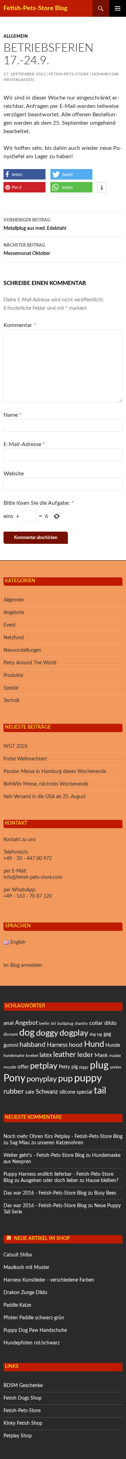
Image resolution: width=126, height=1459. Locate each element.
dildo (110, 1023)
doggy (47, 1033)
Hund (94, 1044)
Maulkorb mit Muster (26, 1267)
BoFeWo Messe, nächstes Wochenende (46, 784)
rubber (14, 1091)
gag (107, 1034)
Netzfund (14, 637)
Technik (12, 700)
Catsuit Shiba (18, 1255)
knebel (32, 1055)
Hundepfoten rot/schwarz (31, 1343)
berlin (44, 1023)
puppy (88, 1078)
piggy (84, 1067)
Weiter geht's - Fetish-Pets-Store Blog (44, 1155)
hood (76, 1045)
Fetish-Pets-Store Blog (36, 8)
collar (96, 1023)
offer (23, 1067)
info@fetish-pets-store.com (33, 877)
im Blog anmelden (23, 965)
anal (9, 1023)
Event (10, 625)
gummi (11, 1045)
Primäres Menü (117, 8)
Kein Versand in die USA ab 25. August (45, 796)
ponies (115, 1067)
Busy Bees (105, 1193)
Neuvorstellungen (22, 650)
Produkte (13, 675)
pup (65, 1078)
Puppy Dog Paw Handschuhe (35, 1330)
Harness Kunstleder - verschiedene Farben (49, 1280)
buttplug (65, 1023)
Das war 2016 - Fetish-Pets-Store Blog (45, 1193)
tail (100, 1090)
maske (115, 1055)
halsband (33, 1045)
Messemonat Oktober (27, 249)
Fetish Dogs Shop (23, 1398)
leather (64, 1054)
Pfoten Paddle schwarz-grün (34, 1317)
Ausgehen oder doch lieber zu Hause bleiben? (69, 1180)
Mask (101, 1055)
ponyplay (42, 1079)
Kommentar (20, 325)
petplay (43, 1066)
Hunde (112, 1045)
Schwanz (47, 1092)
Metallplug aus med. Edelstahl (35, 224)
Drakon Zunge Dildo (25, 1292)
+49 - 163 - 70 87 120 (28, 896)
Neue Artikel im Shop (42, 1238)
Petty (64, 1067)
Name (13, 415)
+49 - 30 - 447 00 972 (28, 858)
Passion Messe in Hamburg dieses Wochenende (55, 771)
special (84, 1092)
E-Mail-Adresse (24, 444)
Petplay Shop (18, 1436)
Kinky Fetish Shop (23, 1423)
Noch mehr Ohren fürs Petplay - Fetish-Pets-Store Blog (63, 1136)
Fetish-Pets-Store (69, 74)
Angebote (14, 612)
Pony (14, 1078)
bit (53, 1023)
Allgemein (16, 36)
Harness (57, 1045)
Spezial (11, 688)
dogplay (73, 1033)
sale (29, 1092)
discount (11, 1034)
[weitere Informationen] (102, 187)
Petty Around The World (30, 663)
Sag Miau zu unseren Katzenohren (46, 1142)
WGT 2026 (16, 746)
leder (85, 1054)
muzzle (10, 1067)
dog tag (96, 1034)
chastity (81, 1024)
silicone (67, 1092)
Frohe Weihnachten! (25, 759)
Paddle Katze (17, 1305)
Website (14, 473)
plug (99, 1065)
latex (46, 1055)
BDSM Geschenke (23, 1385)
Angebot (26, 1023)
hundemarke (14, 1056)
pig (74, 1067)
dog (27, 1032)
